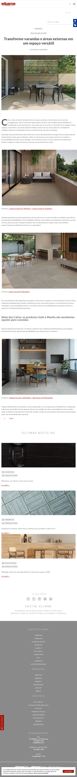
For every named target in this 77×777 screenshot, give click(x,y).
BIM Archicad (38, 684)
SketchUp (38, 688)
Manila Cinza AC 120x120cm (20, 398)
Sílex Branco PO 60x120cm (43, 398)
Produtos (38, 675)
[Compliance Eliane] (2, 728)
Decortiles (39, 645)
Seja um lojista (38, 718)
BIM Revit (38, 681)
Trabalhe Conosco (38, 711)
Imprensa (38, 721)
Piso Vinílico (38, 651)
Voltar (10, 418)
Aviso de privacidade (38, 664)
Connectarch (38, 654)
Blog (38, 658)
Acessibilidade (38, 724)
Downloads (38, 638)
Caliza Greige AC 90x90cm (42, 209)
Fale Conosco (38, 702)
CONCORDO (68, 771)
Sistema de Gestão (38, 642)
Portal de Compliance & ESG (39, 705)
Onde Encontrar (38, 715)
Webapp (38, 691)
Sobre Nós (38, 635)
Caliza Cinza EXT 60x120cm (19, 292)
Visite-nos (38, 708)
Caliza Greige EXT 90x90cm (20, 209)
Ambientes (38, 678)
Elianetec (38, 648)
